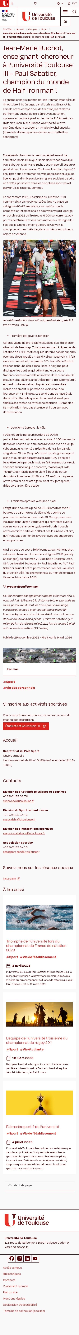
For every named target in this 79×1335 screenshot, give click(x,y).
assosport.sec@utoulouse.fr (21, 852)
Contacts (9, 1280)
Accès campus (12, 1268)
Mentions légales (14, 1299)
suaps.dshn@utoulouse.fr (19, 820)
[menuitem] (60, 3)
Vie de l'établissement (39, 957)
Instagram (9, 879)
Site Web (7, 29)
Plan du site (10, 1292)
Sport (44, 29)
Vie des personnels (20, 688)
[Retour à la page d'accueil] (5, 3)
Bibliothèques (12, 1274)
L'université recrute (15, 1286)
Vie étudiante (33, 1049)
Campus (32, 29)
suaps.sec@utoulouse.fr (18, 801)
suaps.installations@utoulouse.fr (24, 833)
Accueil (20, 29)
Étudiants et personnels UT (23, 726)
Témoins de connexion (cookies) (24, 1311)
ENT (74, 3)
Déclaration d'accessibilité (20, 1305)
